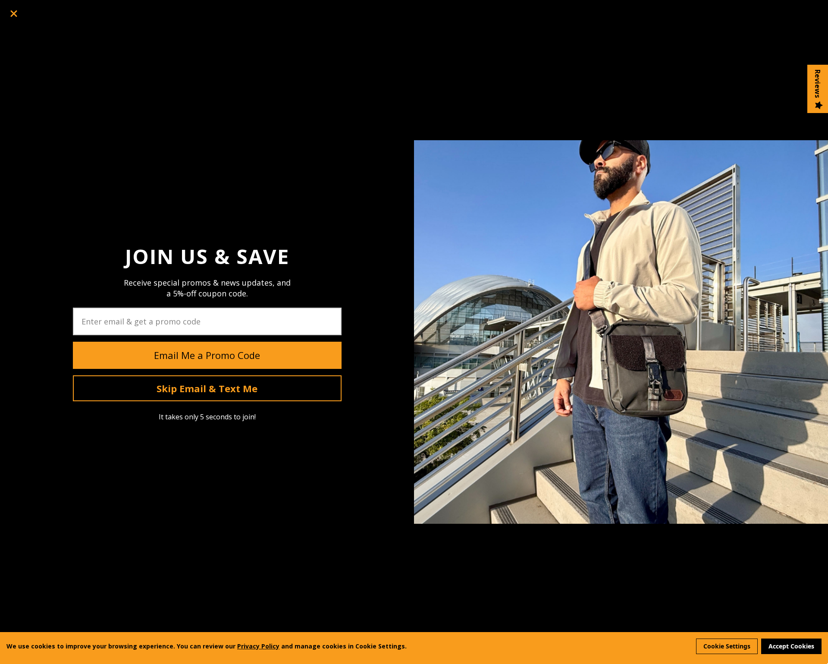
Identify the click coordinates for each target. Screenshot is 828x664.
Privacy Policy (258, 646)
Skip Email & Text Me (207, 388)
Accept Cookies (791, 646)
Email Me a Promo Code (207, 355)
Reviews (817, 83)
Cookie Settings (726, 646)
